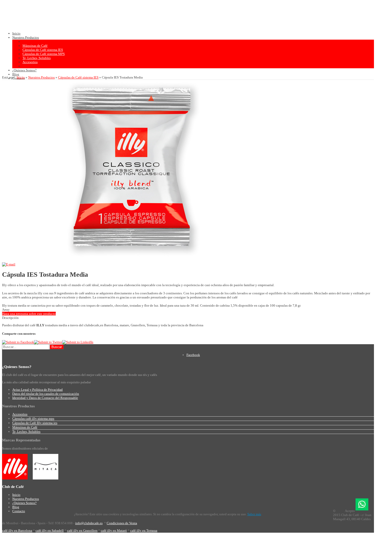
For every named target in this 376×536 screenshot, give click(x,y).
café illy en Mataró (114, 530)
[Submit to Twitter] (48, 342)
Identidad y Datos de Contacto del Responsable (45, 398)
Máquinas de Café (24, 427)
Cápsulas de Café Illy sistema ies (34, 423)
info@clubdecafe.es (89, 523)
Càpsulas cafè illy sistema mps (33, 418)
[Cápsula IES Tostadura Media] (133, 260)
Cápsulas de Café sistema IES (78, 77)
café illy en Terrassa (143, 530)
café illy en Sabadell (50, 530)
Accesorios (19, 414)
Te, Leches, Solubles (26, 431)
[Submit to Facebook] (18, 342)
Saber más (254, 514)
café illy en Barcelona (17, 530)
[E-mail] (8, 264)
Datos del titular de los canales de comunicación (45, 394)
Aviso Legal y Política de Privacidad (37, 390)
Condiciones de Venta (122, 523)
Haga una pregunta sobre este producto (29, 314)
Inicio (21, 77)
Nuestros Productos (41, 77)
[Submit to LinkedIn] (77, 342)
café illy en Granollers (82, 530)
